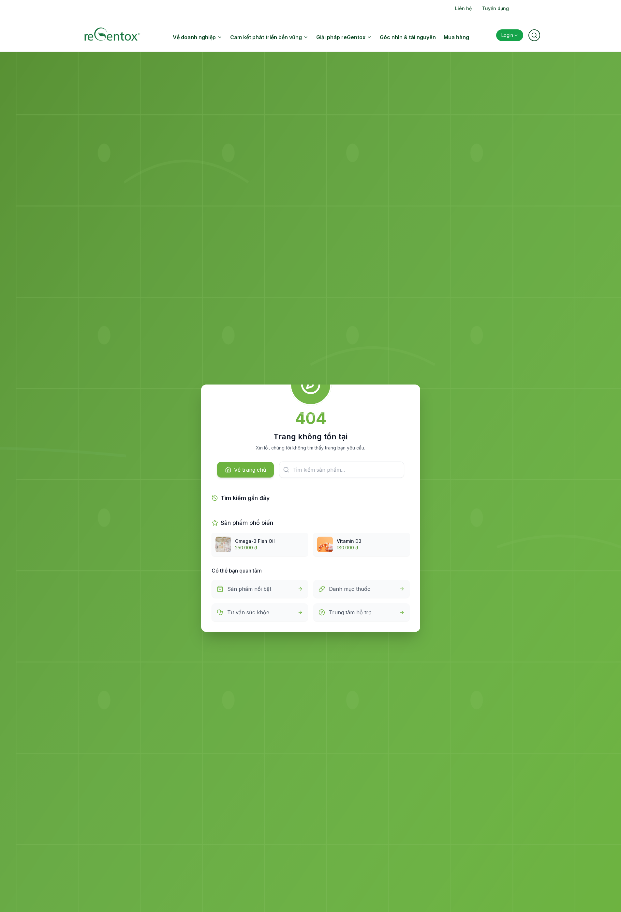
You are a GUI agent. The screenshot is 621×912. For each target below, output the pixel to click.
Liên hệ (463, 8)
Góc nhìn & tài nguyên (408, 37)
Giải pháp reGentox (340, 37)
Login (507, 35)
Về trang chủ (250, 469)
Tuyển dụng (495, 8)
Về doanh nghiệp (194, 37)
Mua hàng (456, 37)
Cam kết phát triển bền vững (266, 37)
